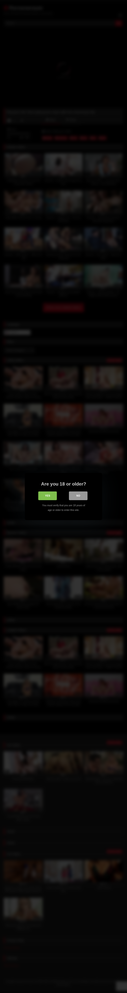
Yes (47, 495)
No (78, 495)
